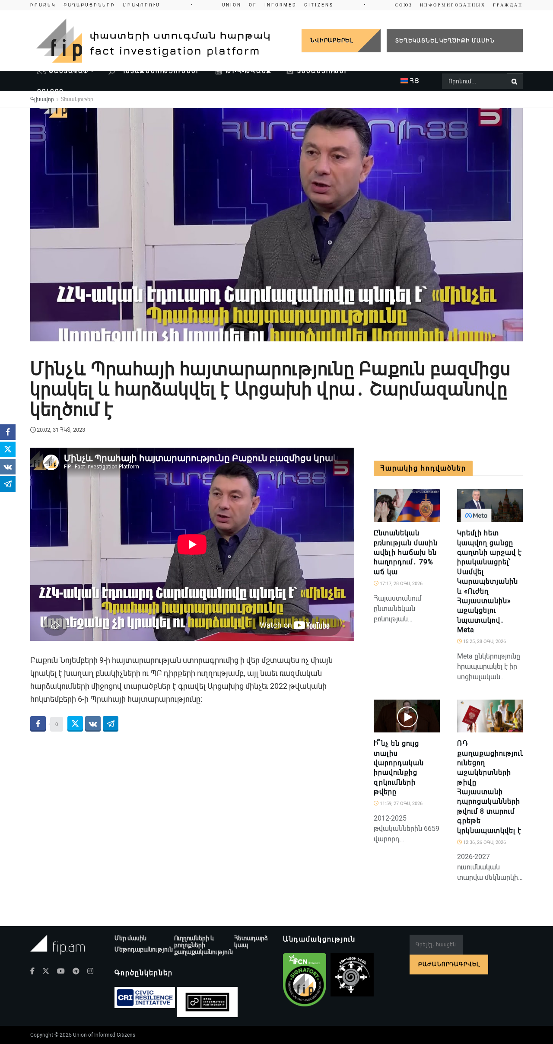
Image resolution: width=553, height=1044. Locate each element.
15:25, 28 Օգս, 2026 (484, 641)
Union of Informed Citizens (104, 1035)
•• (276, 5)
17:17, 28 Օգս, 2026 (400, 583)
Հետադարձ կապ (251, 942)
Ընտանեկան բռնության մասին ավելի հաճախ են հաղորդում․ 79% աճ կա (406, 552)
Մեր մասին (130, 938)
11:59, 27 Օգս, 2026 (400, 803)
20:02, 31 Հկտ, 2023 (61, 430)
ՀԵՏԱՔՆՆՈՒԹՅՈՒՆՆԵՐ (159, 71)
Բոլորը (50, 91)
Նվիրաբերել (331, 40)
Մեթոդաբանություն (143, 949)
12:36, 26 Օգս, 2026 (484, 842)
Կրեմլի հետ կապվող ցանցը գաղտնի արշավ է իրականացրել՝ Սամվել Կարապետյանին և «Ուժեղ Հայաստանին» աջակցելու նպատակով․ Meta (489, 581)
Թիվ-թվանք (249, 71)
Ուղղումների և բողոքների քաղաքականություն (203, 945)
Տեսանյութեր (323, 71)
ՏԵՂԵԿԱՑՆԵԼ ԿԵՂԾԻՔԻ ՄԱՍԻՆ (445, 40)
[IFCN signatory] (304, 980)
